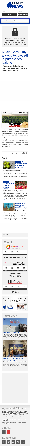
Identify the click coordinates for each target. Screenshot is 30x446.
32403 (7, 420)
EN (3, 432)
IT (8, 432)
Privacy (24, 422)
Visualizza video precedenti (15, 369)
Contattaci (19, 422)
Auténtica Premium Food (15, 257)
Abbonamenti (13, 422)
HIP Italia (15, 292)
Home (3, 48)
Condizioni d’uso (5, 423)
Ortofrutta (8, 48)
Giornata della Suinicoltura (15, 275)
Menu (7, 21)
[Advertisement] (15, 94)
